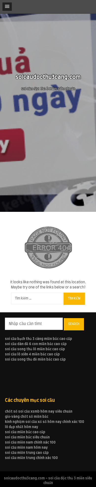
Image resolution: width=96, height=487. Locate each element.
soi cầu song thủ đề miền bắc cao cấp (35, 359)
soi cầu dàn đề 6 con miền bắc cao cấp (36, 344)
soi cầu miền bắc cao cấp (25, 432)
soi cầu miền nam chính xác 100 (30, 442)
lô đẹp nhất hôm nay (21, 427)
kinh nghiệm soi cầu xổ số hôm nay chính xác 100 (44, 422)
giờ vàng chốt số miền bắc (26, 417)
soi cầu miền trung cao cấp (27, 453)
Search (74, 324)
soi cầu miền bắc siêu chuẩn (27, 437)
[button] (7, 6)
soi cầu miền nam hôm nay (26, 447)
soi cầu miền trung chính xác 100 (31, 458)
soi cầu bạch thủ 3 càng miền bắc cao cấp (38, 339)
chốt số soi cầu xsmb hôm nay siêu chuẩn (38, 411)
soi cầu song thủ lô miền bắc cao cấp (35, 349)
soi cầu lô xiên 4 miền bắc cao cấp (32, 354)
